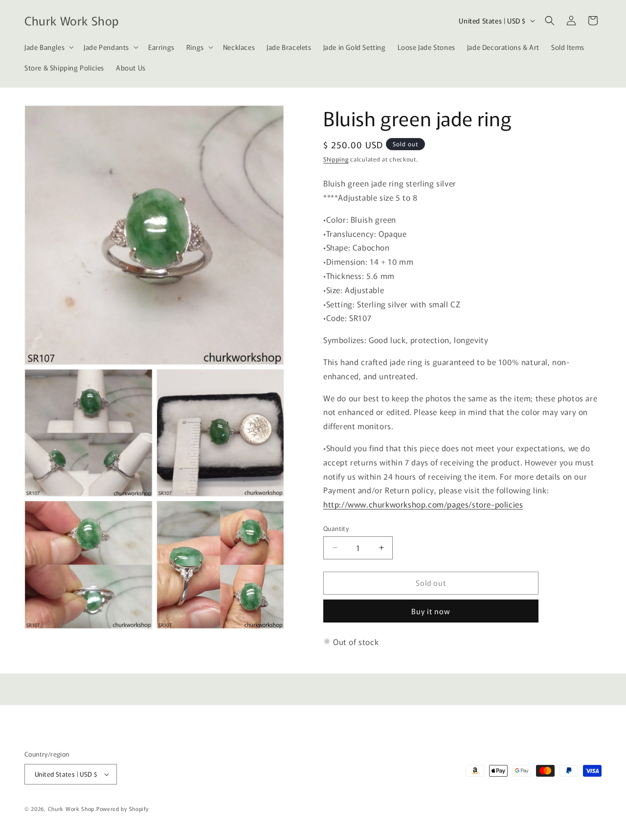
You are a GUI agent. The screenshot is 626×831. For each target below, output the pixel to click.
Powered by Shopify (122, 808)
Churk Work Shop (71, 808)
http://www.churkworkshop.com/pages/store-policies (423, 504)
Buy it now (430, 611)
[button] (48, 47)
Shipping (336, 159)
